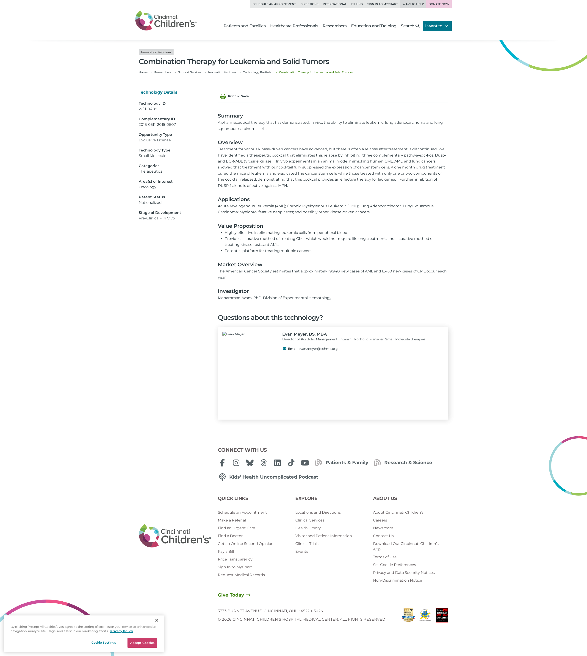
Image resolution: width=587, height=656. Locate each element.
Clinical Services (309, 520)
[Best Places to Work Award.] (425, 616)
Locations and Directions (318, 512)
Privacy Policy (121, 631)
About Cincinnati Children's (398, 512)
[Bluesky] (250, 463)
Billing (357, 4)
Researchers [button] (334, 25)
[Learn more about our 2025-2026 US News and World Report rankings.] (408, 616)
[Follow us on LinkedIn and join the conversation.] (277, 463)
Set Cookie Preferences (394, 565)
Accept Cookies (142, 643)
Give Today (231, 595)
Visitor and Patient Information (323, 536)
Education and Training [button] (373, 25)
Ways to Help (413, 4)
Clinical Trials (306, 543)
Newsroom (383, 528)
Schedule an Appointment (274, 4)
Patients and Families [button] (245, 25)
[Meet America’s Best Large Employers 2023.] (442, 616)
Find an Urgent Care (236, 528)
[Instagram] (236, 463)
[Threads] (263, 463)
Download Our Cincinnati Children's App (406, 546)
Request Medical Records (241, 575)
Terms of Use (385, 557)
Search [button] (407, 25)
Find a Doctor (230, 536)
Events (301, 551)
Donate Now (439, 4)
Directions (309, 4)
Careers (380, 520)
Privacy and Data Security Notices (404, 572)
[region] (84, 633)
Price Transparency (235, 559)
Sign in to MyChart (382, 4)
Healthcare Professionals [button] (294, 25)
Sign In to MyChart (235, 567)
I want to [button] (434, 25)
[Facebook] (222, 463)
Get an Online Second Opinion (246, 543)
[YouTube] (305, 463)
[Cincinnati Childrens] (175, 536)
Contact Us (383, 536)
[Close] (157, 620)
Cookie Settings (103, 642)
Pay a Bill (226, 551)
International (335, 4)
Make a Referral (232, 520)
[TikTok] (291, 463)
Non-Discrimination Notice (397, 580)
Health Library (308, 528)
